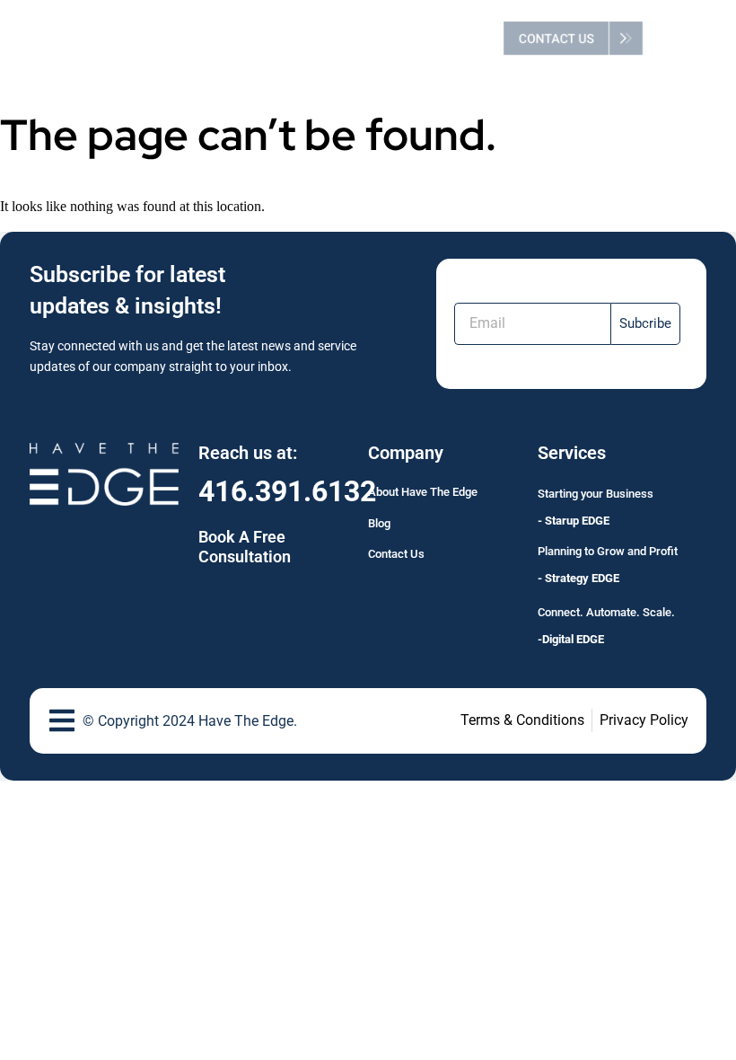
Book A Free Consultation (244, 546)
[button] (680, 38)
